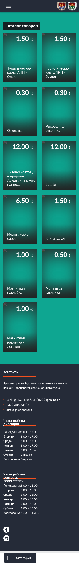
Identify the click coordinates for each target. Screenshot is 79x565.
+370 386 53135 (17, 405)
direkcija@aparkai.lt (19, 410)
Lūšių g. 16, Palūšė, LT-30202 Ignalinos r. (33, 400)
